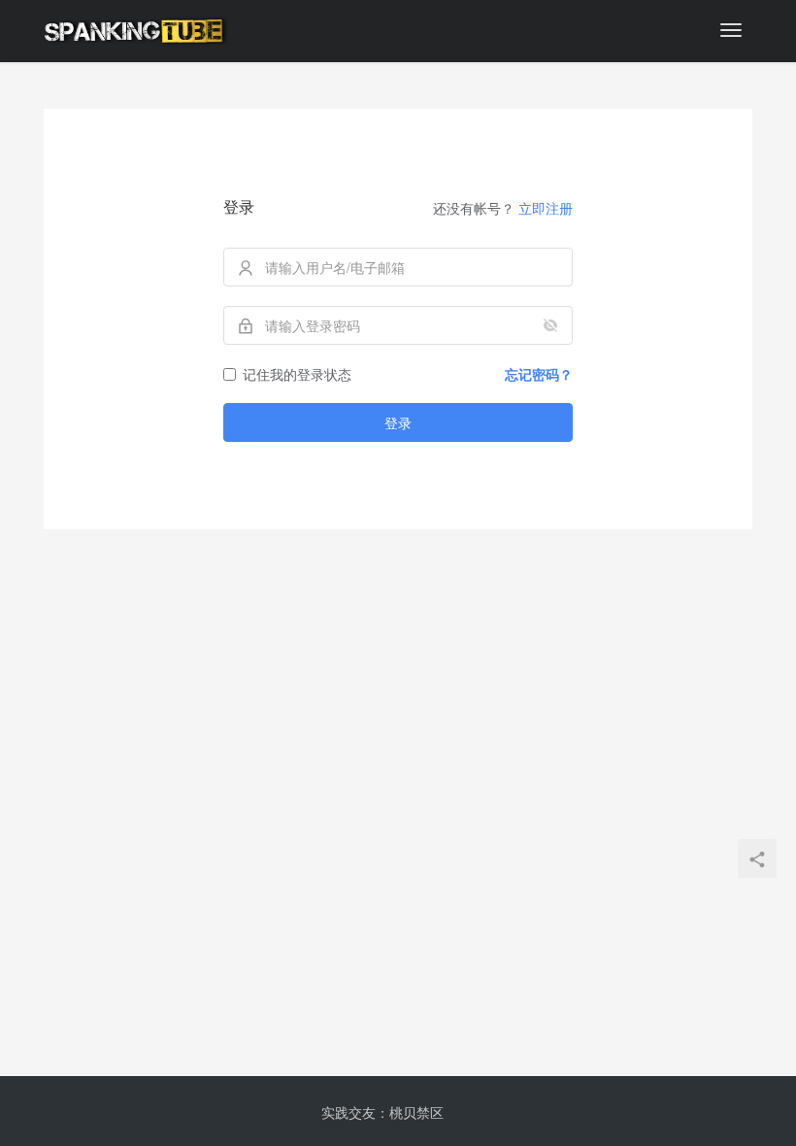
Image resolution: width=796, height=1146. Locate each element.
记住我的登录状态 (297, 374)
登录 (398, 422)
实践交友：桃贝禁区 (382, 1112)
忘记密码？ (539, 374)
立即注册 (545, 208)
